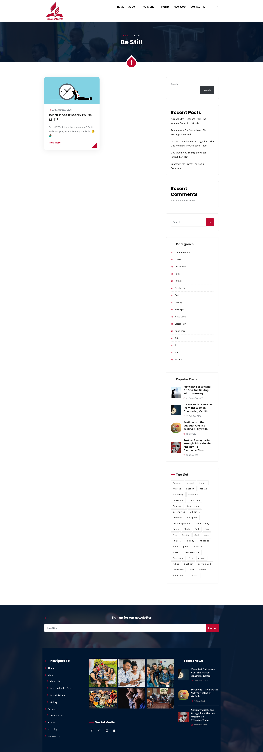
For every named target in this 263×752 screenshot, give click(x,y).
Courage (177, 506)
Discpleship (180, 266)
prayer (201, 558)
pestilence (180, 330)
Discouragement (181, 523)
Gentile (185, 535)
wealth (178, 359)
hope (206, 535)
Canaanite (178, 500)
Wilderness (179, 575)
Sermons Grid (57, 715)
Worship (194, 575)
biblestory (178, 494)
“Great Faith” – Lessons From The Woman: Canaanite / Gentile (198, 408)
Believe (203, 488)
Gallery (53, 702)
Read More (55, 142)
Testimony (178, 569)
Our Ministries (57, 695)
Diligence (195, 511)
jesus (186, 546)
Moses (176, 552)
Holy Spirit (180, 309)
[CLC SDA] (54, 11)
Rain (177, 337)
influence (204, 540)
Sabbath (188, 563)
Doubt (176, 529)
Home (120, 6)
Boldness (193, 494)
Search (174, 84)
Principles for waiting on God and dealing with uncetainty (197, 390)
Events (165, 6)
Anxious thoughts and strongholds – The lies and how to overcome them (198, 445)
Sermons (148, 6)
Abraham (177, 483)
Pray (191, 558)
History (178, 302)
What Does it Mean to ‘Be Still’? (70, 117)
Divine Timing (202, 523)
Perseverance (192, 552)
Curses (178, 259)
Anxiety (203, 483)
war (177, 352)
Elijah (187, 529)
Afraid (190, 483)
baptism (190, 488)
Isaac (175, 546)
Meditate (198, 546)
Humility (190, 540)
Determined (179, 511)
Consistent (194, 500)
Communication (182, 252)
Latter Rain (180, 323)
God (177, 295)
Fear (207, 529)
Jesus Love (180, 316)
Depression (193, 506)
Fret (175, 535)
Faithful (178, 280)
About (132, 6)
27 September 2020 (62, 109)
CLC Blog (180, 6)
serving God (204, 563)
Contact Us (197, 6)
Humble (177, 540)
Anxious (177, 488)
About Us (55, 681)
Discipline (192, 517)
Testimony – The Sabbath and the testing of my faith (196, 426)
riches (176, 563)
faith (197, 529)
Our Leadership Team (61, 688)
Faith (177, 273)
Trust (177, 345)
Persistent (178, 558)
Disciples (177, 517)
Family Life (180, 287)
